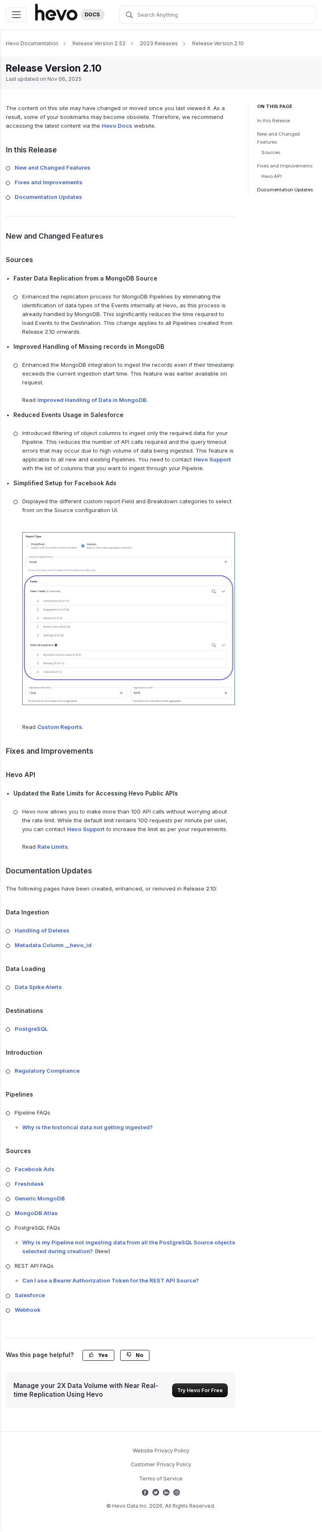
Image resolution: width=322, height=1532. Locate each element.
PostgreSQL (31, 1028)
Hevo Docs (117, 125)
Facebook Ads (34, 1169)
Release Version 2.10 (218, 43)
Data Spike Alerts (38, 987)
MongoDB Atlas (36, 1213)
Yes (102, 1355)
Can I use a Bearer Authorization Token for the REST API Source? (110, 1280)
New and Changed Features (278, 137)
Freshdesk (29, 1183)
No (138, 1355)
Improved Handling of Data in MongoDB (92, 400)
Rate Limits (52, 846)
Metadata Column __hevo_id (53, 945)
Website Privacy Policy (161, 1450)
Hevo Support (212, 459)
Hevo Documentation (32, 43)
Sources (270, 152)
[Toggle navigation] (16, 15)
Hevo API (271, 176)
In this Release (273, 121)
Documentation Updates (285, 190)
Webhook (28, 1309)
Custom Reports (59, 727)
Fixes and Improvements (284, 166)
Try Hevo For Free (200, 1390)
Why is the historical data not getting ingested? (87, 1127)
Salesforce (30, 1295)
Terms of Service (161, 1478)
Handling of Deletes (42, 930)
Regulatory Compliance (47, 1070)
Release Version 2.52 (99, 43)
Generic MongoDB (40, 1198)
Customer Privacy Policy (161, 1464)
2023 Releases (159, 43)
